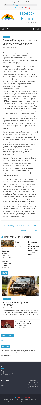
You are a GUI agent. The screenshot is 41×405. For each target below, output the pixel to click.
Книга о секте (18, 243)
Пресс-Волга (27, 15)
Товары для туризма (29, 230)
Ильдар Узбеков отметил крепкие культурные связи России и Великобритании (7, 257)
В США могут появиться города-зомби (19, 225)
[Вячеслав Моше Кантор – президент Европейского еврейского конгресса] (7, 321)
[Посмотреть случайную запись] (38, 29)
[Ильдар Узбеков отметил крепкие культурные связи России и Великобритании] (7, 241)
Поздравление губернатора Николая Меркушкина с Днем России (33, 248)
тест (2, 340)
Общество (6, 37)
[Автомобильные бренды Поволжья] (20, 277)
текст (3, 385)
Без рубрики (7, 299)
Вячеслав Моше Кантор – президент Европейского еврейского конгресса (23, 323)
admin (14, 47)
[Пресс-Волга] (3, 29)
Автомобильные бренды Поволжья (15, 303)
